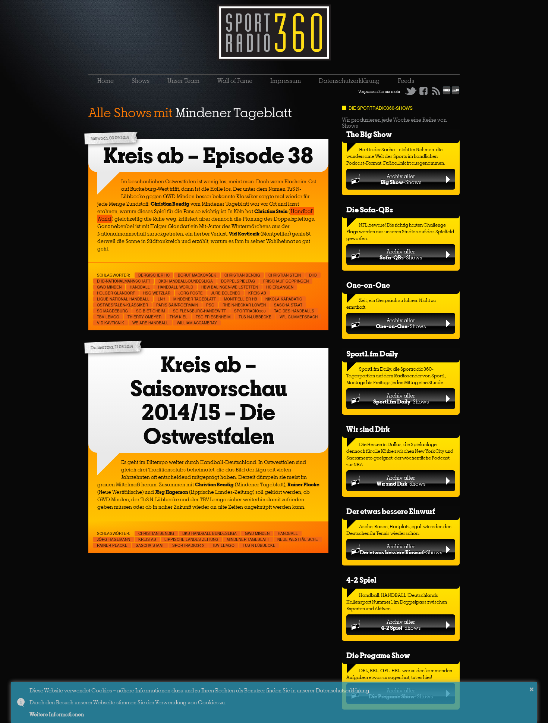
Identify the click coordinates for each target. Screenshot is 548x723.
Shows (140, 80)
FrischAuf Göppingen (286, 281)
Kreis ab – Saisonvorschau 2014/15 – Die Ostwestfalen (208, 400)
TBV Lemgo (108, 317)
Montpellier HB (240, 299)
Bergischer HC (154, 275)
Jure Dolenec (225, 293)
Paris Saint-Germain (177, 305)
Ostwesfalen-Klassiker (122, 305)
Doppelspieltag (238, 281)
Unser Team (183, 80)
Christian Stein (284, 275)
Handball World (175, 287)
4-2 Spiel (361, 579)
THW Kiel (179, 317)
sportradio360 (250, 311)
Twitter (410, 90)
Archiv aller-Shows (401, 179)
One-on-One (368, 285)
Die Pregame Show (378, 655)
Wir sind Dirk (368, 429)
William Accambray (197, 322)
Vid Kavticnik (110, 322)
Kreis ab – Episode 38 (208, 155)
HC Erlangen (279, 287)
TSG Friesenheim (213, 317)
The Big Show (369, 134)
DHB (313, 275)
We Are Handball (150, 322)
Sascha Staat (288, 305)
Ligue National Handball (123, 299)
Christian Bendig (242, 275)
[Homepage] (274, 32)
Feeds (406, 80)
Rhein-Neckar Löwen (244, 305)
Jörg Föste (191, 293)
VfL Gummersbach (299, 317)
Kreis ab (257, 293)
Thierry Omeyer (144, 317)
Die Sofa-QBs (369, 209)
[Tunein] (455, 93)
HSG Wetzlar (156, 293)
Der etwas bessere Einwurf (390, 511)
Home (105, 80)
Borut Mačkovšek (197, 275)
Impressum (285, 80)
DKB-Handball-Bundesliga (185, 281)
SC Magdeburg (112, 311)
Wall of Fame (234, 80)
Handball (140, 287)
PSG (210, 305)
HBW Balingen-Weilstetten (229, 287)
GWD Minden (109, 287)
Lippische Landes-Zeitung (191, 539)
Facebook (423, 90)
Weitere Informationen (56, 714)
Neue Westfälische (297, 539)
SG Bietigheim (150, 311)
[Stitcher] (447, 93)
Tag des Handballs (294, 311)
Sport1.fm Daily (372, 353)
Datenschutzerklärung (349, 80)
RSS (436, 90)
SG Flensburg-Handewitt (199, 311)
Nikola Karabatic (283, 299)
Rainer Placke (112, 545)
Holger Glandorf (116, 293)
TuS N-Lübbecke (255, 317)
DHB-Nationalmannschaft (123, 281)
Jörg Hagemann (113, 539)
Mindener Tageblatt (194, 299)
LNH (161, 299)
